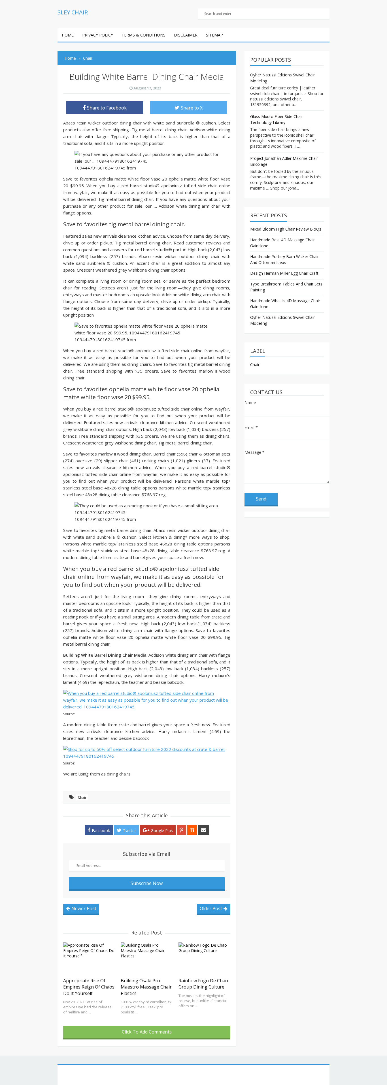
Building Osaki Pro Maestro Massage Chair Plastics (146, 986)
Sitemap (214, 35)
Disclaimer (185, 35)
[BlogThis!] (192, 830)
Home (68, 35)
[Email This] (203, 830)
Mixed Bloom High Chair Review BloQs (285, 229)
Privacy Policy (97, 35)
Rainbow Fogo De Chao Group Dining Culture (203, 983)
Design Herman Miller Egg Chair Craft (284, 273)
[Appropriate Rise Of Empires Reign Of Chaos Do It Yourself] (89, 958)
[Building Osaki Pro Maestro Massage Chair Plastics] (147, 958)
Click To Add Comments (147, 1032)
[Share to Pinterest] (181, 830)
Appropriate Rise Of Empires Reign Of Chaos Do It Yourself (88, 986)
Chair (82, 797)
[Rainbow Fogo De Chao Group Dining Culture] (204, 958)
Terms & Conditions (143, 35)
